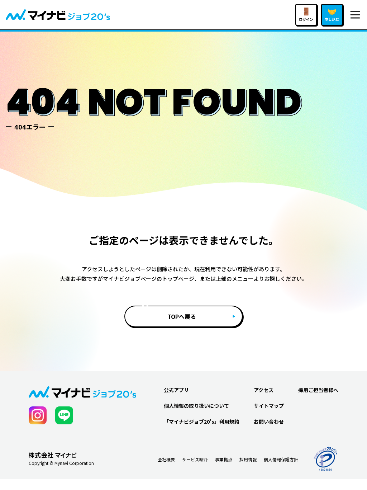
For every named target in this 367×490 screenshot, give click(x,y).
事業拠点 (223, 459)
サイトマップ (269, 405)
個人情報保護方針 (281, 459)
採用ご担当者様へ (318, 390)
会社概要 (166, 459)
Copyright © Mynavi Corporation (61, 463)
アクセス (263, 390)
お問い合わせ (269, 421)
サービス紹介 (195, 459)
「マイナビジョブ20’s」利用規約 (201, 421)
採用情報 (248, 459)
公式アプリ (176, 390)
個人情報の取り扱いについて (196, 405)
